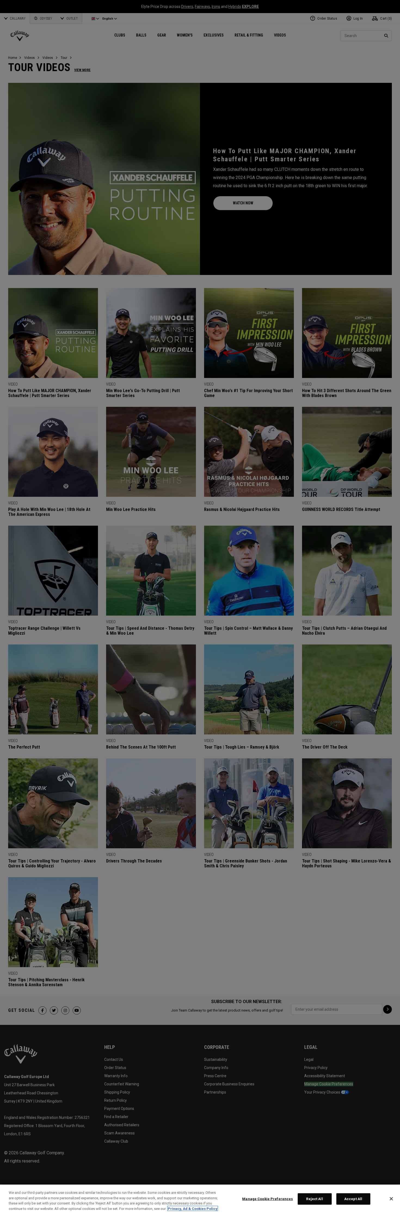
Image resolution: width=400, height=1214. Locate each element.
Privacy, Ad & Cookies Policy (192, 1208)
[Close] (391, 1199)
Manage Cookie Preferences (267, 1199)
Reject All (314, 1199)
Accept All (353, 1199)
